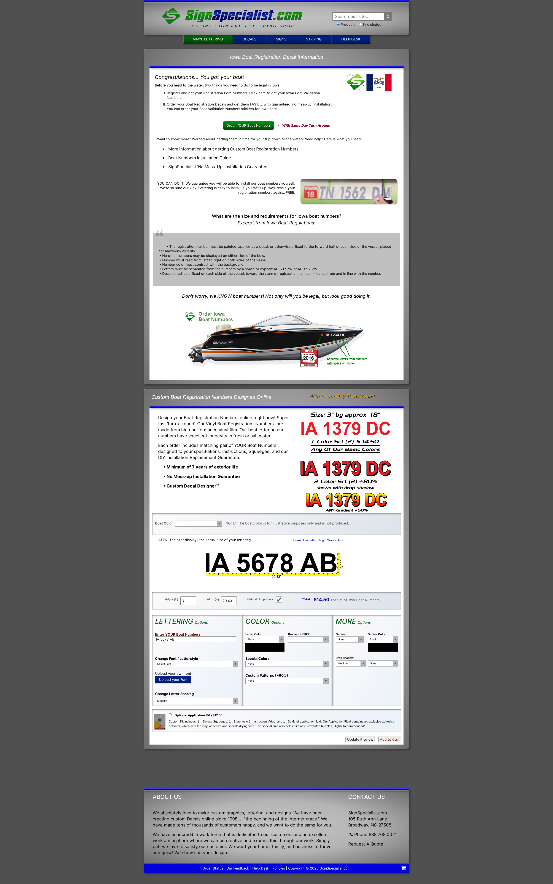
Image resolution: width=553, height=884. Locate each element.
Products (348, 24)
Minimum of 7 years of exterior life (202, 467)
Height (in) (171, 599)
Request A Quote (365, 844)
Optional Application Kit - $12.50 (198, 715)
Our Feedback (237, 868)
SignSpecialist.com (335, 868)
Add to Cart (390, 739)
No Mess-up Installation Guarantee (203, 476)
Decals (249, 39)
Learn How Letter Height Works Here (318, 540)
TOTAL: (306, 599)
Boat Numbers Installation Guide (199, 157)
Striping (314, 39)
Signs (281, 39)
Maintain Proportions (260, 599)
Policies (278, 868)
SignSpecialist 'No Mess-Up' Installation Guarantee (217, 166)
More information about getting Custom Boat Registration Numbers (233, 149)
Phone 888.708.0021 (375, 834)
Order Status (212, 868)
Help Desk (350, 39)
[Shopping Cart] (403, 868)
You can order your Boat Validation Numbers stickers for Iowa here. (222, 109)
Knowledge (372, 24)
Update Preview (360, 739)
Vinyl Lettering (208, 39)
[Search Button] (388, 16)
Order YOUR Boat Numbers (248, 125)
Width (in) (213, 599)
